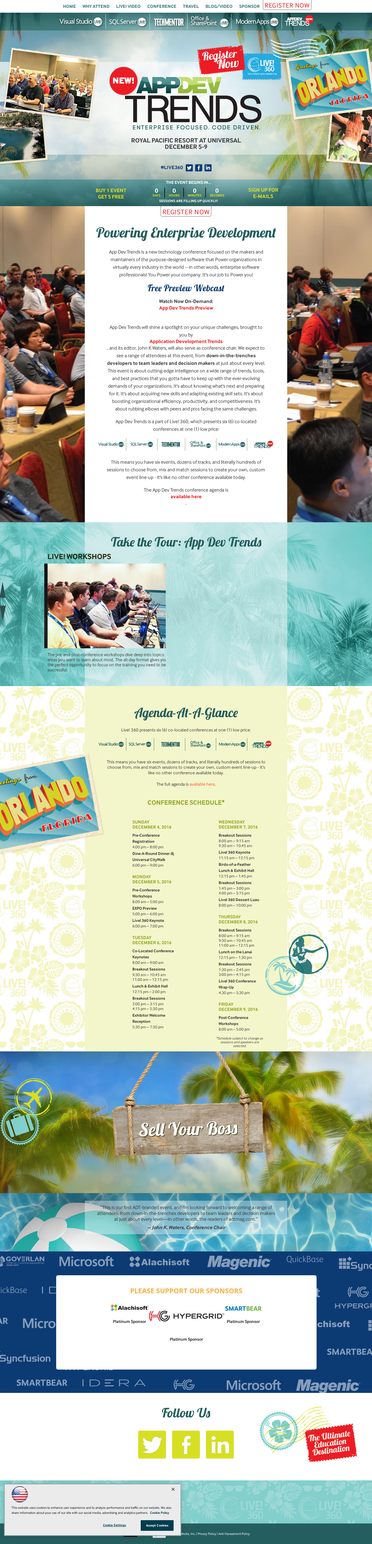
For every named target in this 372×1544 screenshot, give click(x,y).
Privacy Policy (207, 1534)
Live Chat (362, 1534)
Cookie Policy (159, 1513)
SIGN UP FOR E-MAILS (263, 193)
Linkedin (208, 167)
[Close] (173, 1489)
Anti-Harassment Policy (234, 1534)
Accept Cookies (157, 1525)
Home (69, 6)
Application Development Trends (186, 341)
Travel (191, 6)
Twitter (189, 167)
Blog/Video (219, 6)
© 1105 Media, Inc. (182, 1534)
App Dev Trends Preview (186, 308)
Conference (161, 6)
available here (186, 496)
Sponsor (249, 6)
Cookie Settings (114, 1525)
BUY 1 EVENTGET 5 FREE (111, 193)
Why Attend (96, 6)
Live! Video (128, 6)
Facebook (198, 167)
